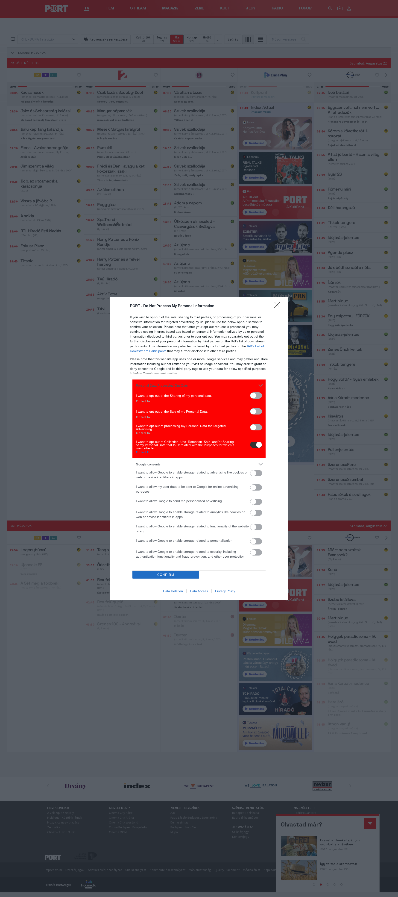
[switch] (256, 395)
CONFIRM (165, 574)
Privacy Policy (225, 591)
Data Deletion (173, 591)
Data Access (199, 591)
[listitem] (199, 385)
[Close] (278, 306)
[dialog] (199, 448)
